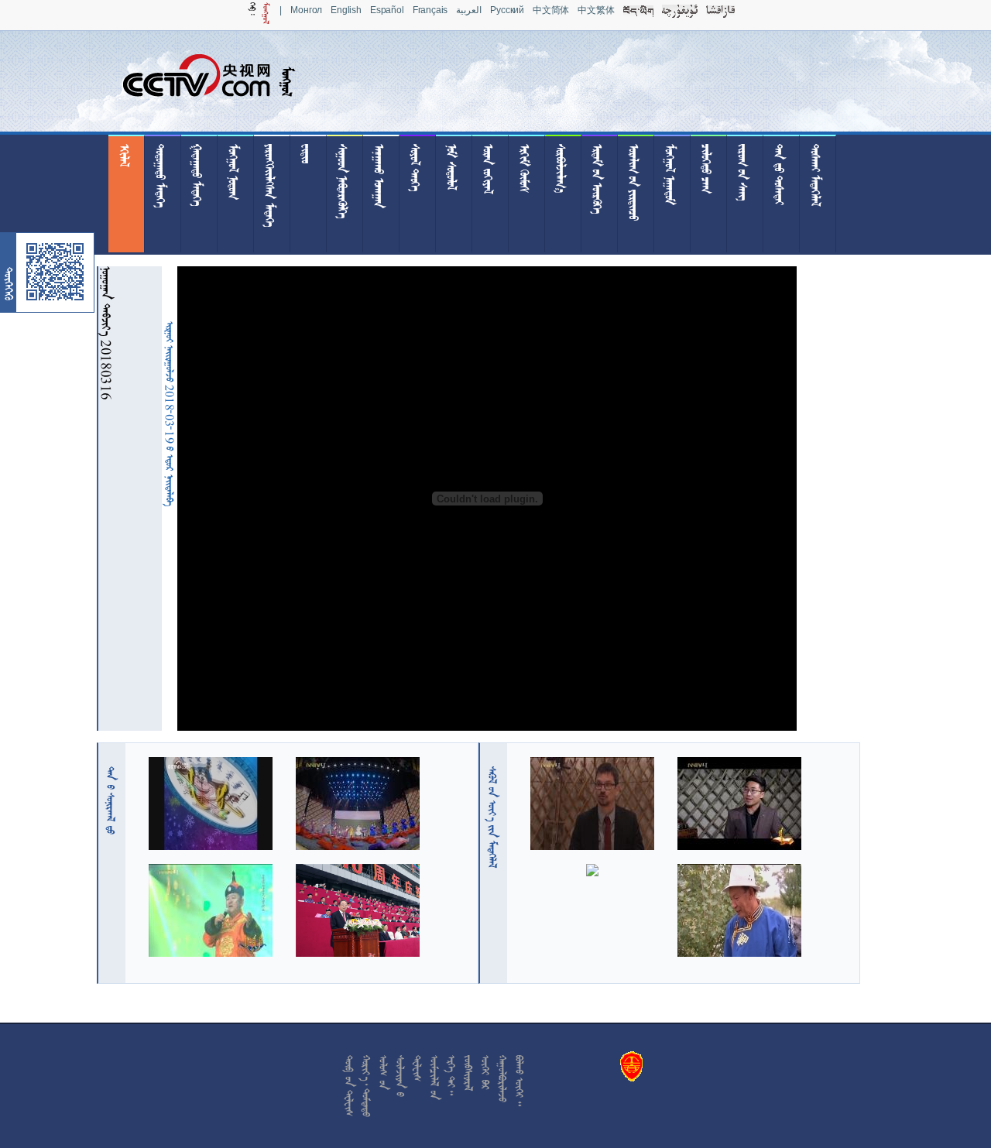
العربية (469, 10)
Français (430, 10)
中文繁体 (596, 10)
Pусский (507, 10)
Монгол (306, 10)
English (346, 10)
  (110, 800)
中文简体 (551, 10)
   (492, 817)
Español (387, 10)
